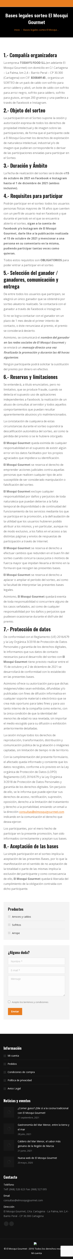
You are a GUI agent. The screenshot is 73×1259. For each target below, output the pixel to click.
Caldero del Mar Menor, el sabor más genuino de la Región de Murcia (39, 1144)
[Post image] (9, 1112)
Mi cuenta (13, 1055)
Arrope (16, 933)
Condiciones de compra (21, 1072)
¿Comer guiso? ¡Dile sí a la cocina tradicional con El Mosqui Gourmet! (43, 1110)
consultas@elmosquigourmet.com (41, 812)
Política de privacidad (20, 1080)
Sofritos (16, 925)
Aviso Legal (14, 1088)
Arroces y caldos (21, 916)
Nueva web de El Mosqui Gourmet (37, 1158)
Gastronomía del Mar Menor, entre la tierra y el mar (43, 1127)
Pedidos (12, 1063)
